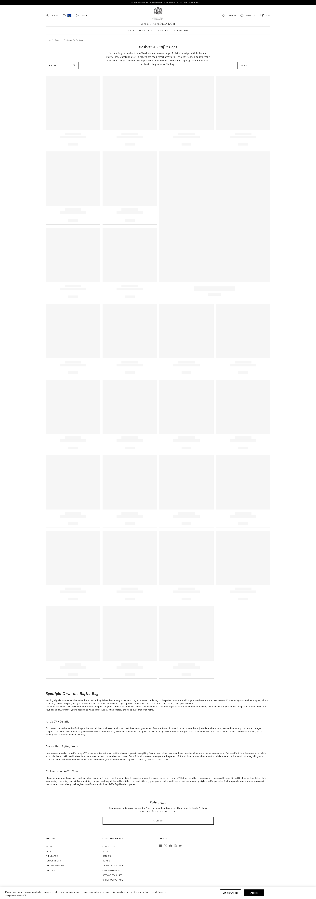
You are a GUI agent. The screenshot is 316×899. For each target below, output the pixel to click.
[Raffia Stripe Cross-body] (130, 188)
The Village (52, 856)
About (49, 846)
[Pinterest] (170, 846)
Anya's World (180, 30)
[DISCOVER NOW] (214, 226)
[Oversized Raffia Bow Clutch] (243, 112)
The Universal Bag (55, 866)
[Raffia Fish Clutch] (186, 340)
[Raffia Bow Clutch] (130, 642)
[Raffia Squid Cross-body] (73, 112)
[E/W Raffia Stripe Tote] (73, 188)
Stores (49, 851)
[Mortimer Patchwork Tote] (130, 264)
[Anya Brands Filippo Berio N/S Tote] (243, 491)
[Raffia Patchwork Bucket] (73, 264)
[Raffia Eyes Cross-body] (130, 416)
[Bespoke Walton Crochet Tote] (130, 491)
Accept (254, 893)
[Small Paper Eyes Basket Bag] (243, 567)
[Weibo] (180, 846)
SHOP (131, 30)
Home (48, 40)
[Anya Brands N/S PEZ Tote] (73, 567)
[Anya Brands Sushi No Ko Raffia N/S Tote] (73, 491)
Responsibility (53, 861)
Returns (107, 856)
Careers (50, 870)
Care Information (112, 870)
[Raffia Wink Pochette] (130, 340)
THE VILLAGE (145, 30)
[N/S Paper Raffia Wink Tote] (73, 340)
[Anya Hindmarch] (158, 15)
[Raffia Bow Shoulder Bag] (130, 112)
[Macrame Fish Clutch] (243, 416)
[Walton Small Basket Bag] (186, 567)
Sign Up (158, 821)
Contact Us (109, 846)
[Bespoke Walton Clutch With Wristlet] (186, 642)
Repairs (106, 861)
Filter (53, 65)
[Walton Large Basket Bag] (130, 567)
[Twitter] (165, 846)
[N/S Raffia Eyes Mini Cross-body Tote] (73, 642)
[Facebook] (160, 846)
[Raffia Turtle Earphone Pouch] (243, 340)
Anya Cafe (162, 30)
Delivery (107, 851)
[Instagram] (175, 846)
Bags (57, 40)
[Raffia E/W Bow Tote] (73, 416)
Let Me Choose (230, 893)
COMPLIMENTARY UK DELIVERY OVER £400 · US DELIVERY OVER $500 (158, 2)
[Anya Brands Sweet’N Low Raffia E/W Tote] (186, 491)
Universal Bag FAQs (113, 880)
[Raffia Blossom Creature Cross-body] (186, 112)
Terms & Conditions (113, 866)
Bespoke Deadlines (112, 875)
